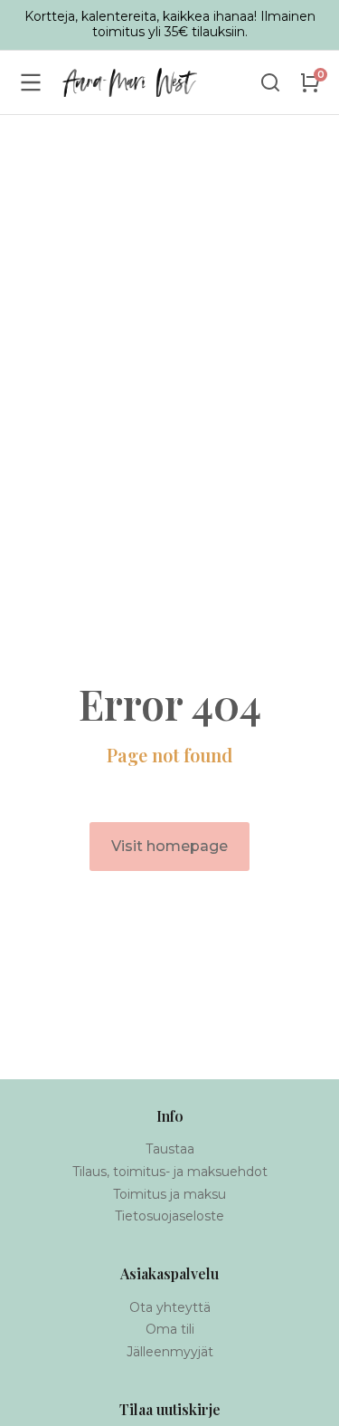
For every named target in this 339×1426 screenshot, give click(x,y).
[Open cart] (310, 82)
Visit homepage (169, 846)
